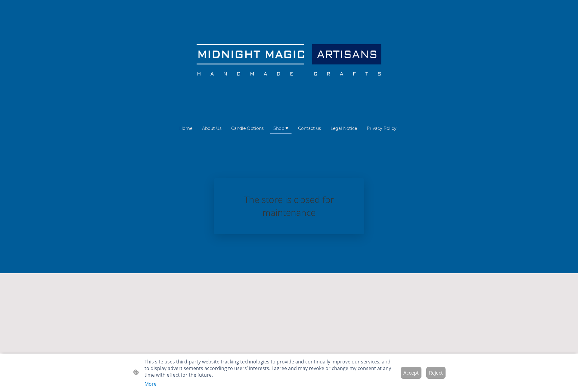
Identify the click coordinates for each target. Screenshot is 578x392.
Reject (436, 372)
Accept (411, 372)
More (150, 384)
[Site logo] (289, 61)
